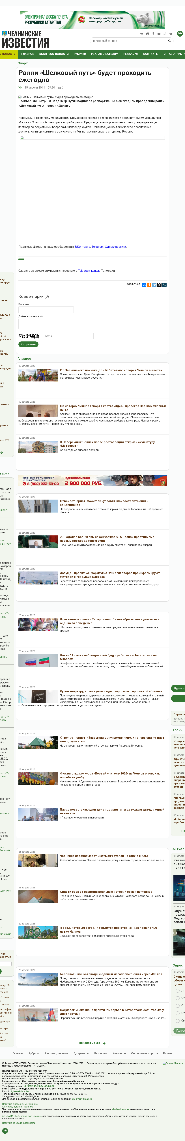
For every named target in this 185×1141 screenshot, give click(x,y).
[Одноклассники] (149, 285)
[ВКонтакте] (144, 285)
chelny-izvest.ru (120, 1109)
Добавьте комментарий (30, 316)
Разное (168, 1053)
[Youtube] (159, 34)
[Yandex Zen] (147, 34)
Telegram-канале (89, 271)
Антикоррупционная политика (17, 1107)
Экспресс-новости (54, 54)
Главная (18, 1053)
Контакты (150, 54)
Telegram (98, 247)
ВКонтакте (82, 247)
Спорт (23, 63)
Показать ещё (89, 1043)
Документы (81, 1053)
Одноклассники (115, 247)
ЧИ (20, 88)
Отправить (28, 344)
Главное (27, 54)
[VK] (142, 34)
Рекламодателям (104, 54)
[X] (159, 285)
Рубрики (80, 54)
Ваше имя (23, 304)
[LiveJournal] (164, 285)
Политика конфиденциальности (18, 1123)
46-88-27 (49, 1086)
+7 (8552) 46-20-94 (33, 1086)
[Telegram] (170, 34)
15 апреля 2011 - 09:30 (40, 88)
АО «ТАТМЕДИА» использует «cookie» (22, 1116)
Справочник (144, 1053)
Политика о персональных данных (20, 1104)
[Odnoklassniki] (153, 34)
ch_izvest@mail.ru (19, 1092)
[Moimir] (165, 34)
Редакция (130, 54)
